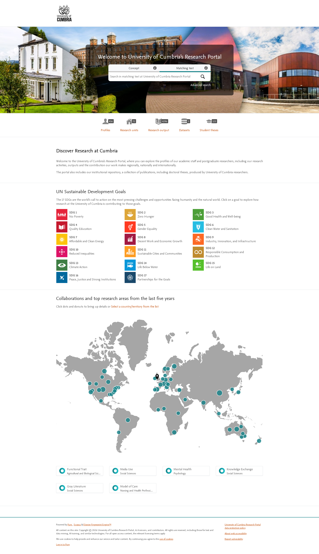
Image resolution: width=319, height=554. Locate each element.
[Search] (203, 76)
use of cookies (166, 539)
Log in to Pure (63, 544)
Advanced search (201, 85)
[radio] (134, 68)
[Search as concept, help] (155, 68)
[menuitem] (105, 125)
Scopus (77, 524)
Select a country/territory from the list (135, 307)
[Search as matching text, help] (206, 68)
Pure (70, 524)
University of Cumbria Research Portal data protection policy (243, 526)
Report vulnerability (234, 539)
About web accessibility (236, 533)
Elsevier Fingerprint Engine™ (97, 524)
